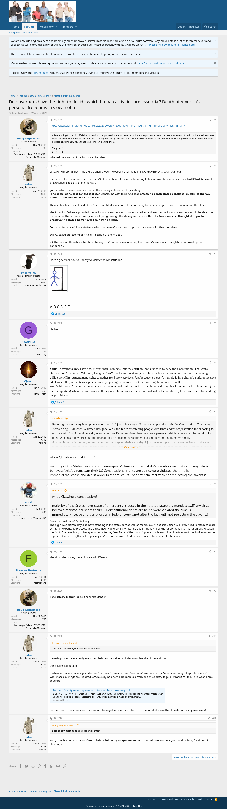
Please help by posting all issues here (172, 44)
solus (28, 184)
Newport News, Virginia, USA (32, 517)
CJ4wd (28, 381)
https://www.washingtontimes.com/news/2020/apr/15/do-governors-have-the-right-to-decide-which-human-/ (117, 125)
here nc (42, 196)
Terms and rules (170, 799)
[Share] (210, 120)
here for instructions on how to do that (161, 63)
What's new (47, 26)
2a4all (28, 502)
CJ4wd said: (58, 418)
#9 (215, 590)
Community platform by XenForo (113, 806)
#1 (215, 119)
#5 (215, 362)
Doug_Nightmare (20, 113)
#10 (214, 636)
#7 (215, 483)
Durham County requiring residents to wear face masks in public (92, 690)
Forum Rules (40, 72)
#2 (215, 165)
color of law (28, 272)
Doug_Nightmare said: (64, 725)
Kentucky (41, 354)
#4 (215, 323)
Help (200, 799)
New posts (14, 32)
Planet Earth (40, 393)
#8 (215, 551)
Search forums (30, 32)
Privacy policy (188, 799)
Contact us (153, 799)
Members (67, 26)
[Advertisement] (73, 86)
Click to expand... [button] (133, 447)
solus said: (57, 490)
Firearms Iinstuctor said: (64, 643)
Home (15, 26)
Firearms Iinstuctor (28, 570)
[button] (56, 26)
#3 (215, 253)
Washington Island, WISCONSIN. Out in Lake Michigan (30, 156)
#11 (214, 718)
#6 (215, 411)
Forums (29, 26)
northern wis (40, 582)
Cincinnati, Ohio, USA (35, 285)
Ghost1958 (28, 342)
